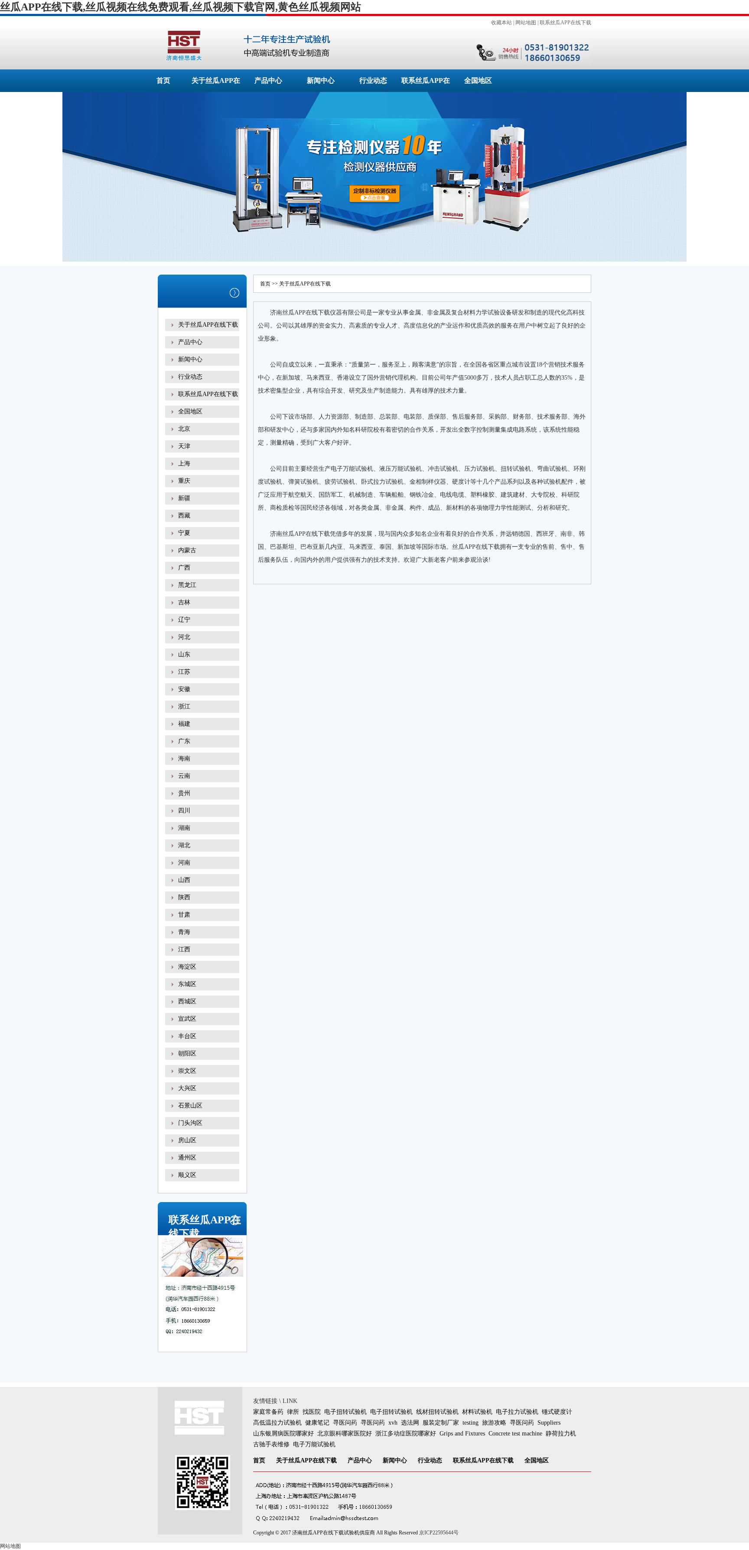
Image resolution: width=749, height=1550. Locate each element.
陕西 (184, 897)
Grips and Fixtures (462, 1433)
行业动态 (373, 80)
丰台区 (187, 1036)
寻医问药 (345, 1422)
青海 (184, 932)
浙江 (184, 706)
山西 (184, 880)
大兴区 (187, 1088)
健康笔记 (317, 1422)
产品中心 (268, 80)
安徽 (184, 689)
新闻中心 (321, 80)
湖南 (184, 828)
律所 (293, 1412)
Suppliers (548, 1422)
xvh (392, 1422)
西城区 (187, 1001)
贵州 (184, 793)
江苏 (184, 671)
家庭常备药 (268, 1412)
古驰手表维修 (271, 1444)
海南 (184, 758)
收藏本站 (501, 23)
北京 (184, 429)
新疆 (184, 498)
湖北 (184, 845)
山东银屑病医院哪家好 (283, 1433)
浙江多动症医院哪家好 (405, 1433)
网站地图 (525, 23)
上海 (184, 463)
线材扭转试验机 (437, 1412)
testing (470, 1422)
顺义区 (187, 1175)
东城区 (187, 984)
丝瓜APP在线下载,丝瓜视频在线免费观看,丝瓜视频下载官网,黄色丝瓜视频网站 (180, 7)
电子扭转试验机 (345, 1412)
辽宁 (184, 619)
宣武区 (187, 1019)
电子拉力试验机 (517, 1412)
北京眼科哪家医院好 (344, 1433)
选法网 (410, 1422)
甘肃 (184, 914)
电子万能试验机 (314, 1444)
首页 (163, 80)
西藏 (184, 515)
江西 (184, 949)
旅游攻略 (494, 1422)
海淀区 (187, 966)
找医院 (312, 1412)
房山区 (187, 1140)
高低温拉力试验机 (277, 1422)
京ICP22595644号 (439, 1533)
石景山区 (190, 1105)
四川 (184, 810)
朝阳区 (187, 1053)
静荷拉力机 (561, 1433)
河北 (184, 637)
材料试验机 (477, 1412)
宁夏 (184, 533)
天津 (184, 446)
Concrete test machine (515, 1433)
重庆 (184, 481)
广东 (184, 741)
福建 (184, 724)
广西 (184, 567)
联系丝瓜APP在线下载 (565, 23)
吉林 (184, 602)
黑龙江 (187, 585)
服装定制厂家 (441, 1422)
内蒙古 (187, 550)
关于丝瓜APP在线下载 (208, 324)
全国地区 (478, 80)
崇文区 (187, 1071)
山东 (184, 654)
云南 (184, 776)
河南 (184, 862)
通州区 (187, 1157)
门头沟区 (190, 1123)
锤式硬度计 (557, 1412)
